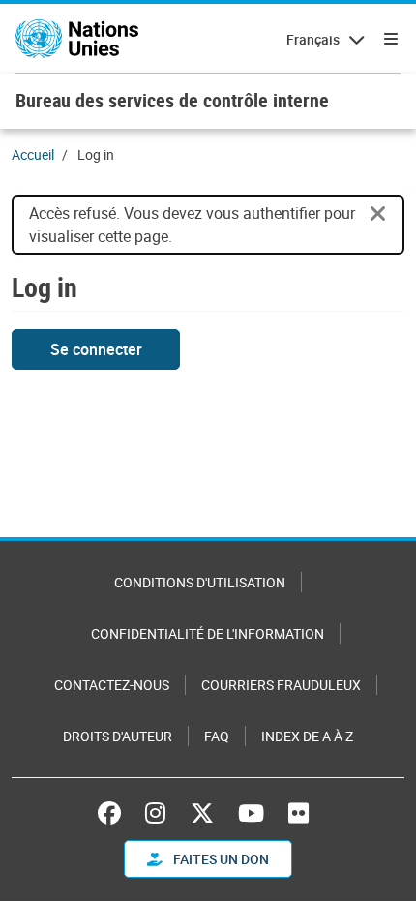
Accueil (33, 154)
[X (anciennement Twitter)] (202, 813)
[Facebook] (114, 813)
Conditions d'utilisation (199, 582)
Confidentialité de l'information (207, 633)
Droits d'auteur (117, 736)
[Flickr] (298, 813)
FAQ (216, 736)
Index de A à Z (307, 736)
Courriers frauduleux (281, 685)
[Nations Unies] (76, 38)
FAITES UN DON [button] (219, 859)
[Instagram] (155, 813)
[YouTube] (251, 813)
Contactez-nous (111, 685)
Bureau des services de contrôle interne (172, 100)
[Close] (378, 214)
